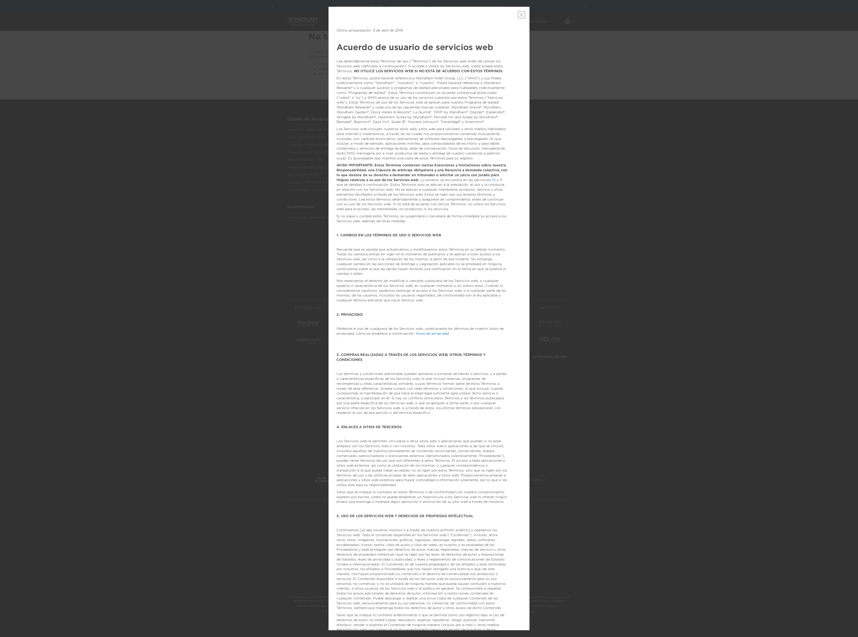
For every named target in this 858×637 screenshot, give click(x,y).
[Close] (521, 14)
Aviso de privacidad (432, 334)
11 (501, 180)
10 (494, 180)
